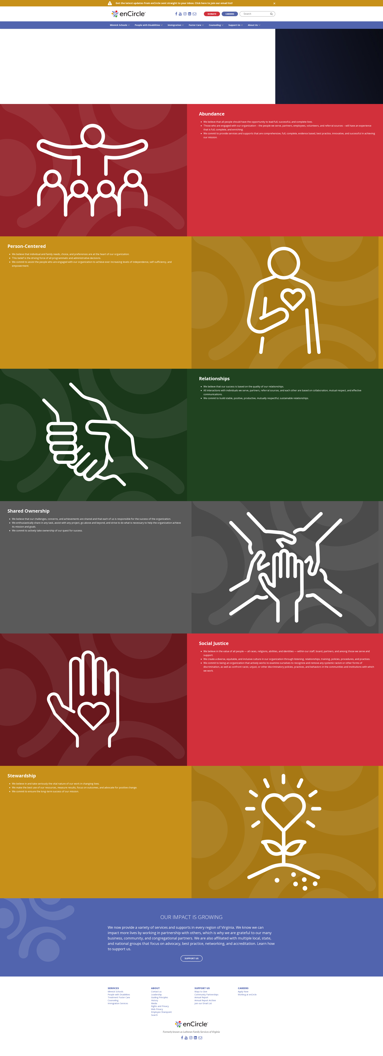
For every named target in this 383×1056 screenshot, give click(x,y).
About (155, 988)
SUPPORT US (192, 958)
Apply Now (243, 991)
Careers (229, 14)
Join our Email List (203, 1003)
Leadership (156, 994)
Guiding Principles (159, 997)
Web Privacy (157, 1009)
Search (154, 1015)
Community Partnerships (206, 994)
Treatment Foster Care (119, 997)
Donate (212, 14)
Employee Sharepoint (161, 1012)
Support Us (202, 988)
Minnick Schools (115, 991)
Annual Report (201, 997)
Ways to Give (200, 991)
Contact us (156, 991)
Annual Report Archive (205, 1000)
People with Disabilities (119, 994)
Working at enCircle (247, 994)
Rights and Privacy (160, 1006)
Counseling (113, 1000)
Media (154, 1003)
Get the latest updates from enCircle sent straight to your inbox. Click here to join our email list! (174, 3)
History (154, 1000)
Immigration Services (118, 1003)
